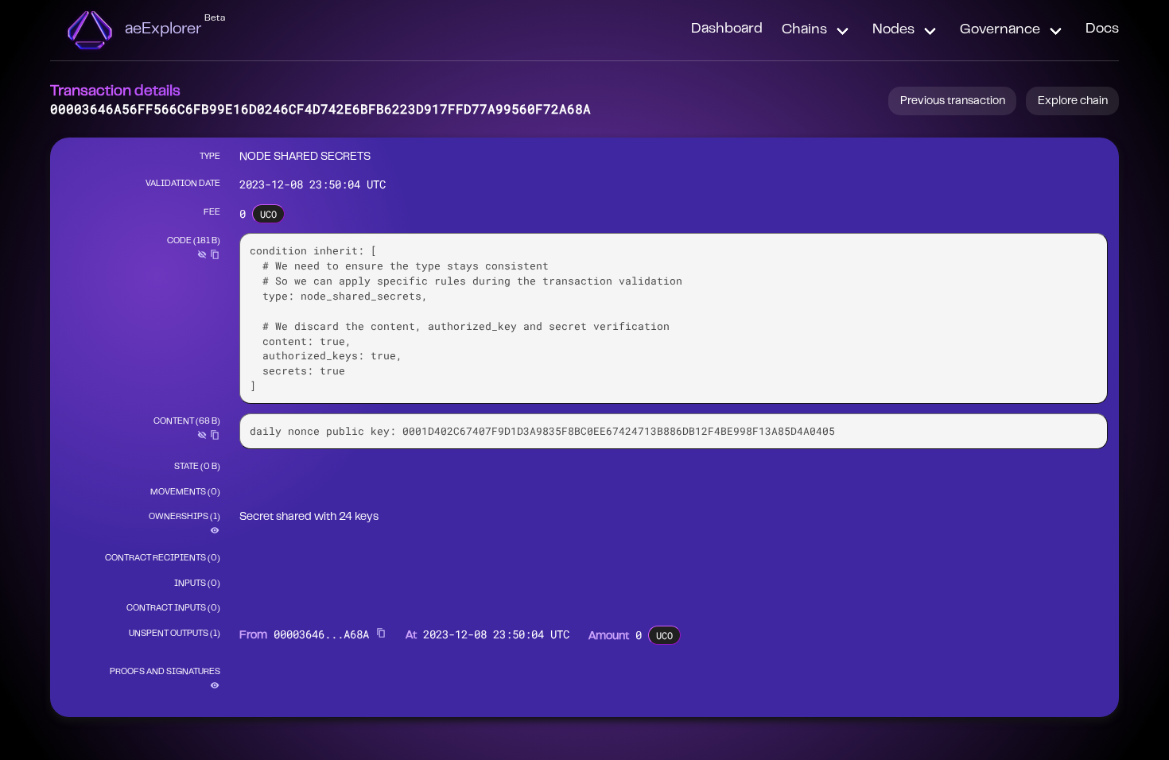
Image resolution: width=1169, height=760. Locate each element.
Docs (1102, 29)
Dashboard (727, 29)
